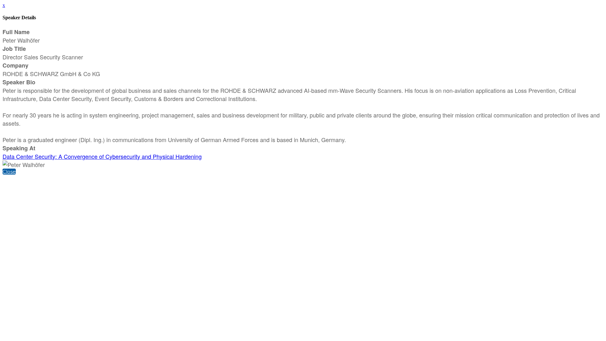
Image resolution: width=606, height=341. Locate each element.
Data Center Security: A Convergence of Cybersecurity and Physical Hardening (102, 156)
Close (9, 172)
